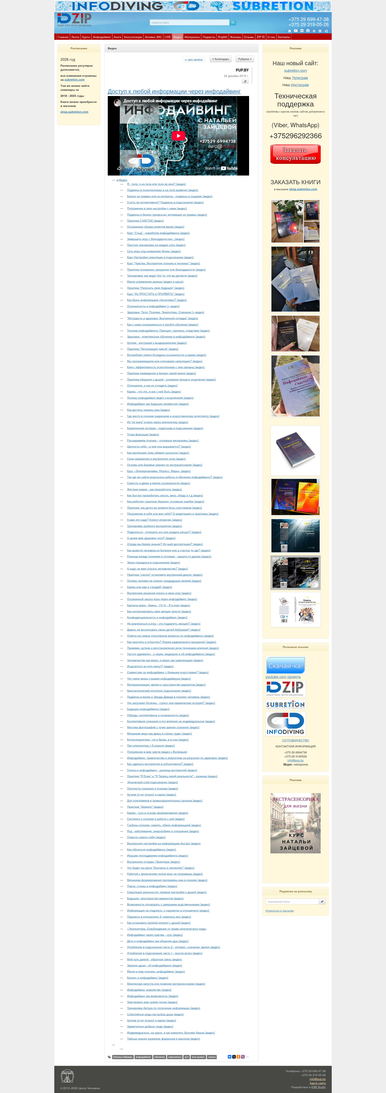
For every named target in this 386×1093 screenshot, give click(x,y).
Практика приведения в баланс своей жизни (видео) (161, 373)
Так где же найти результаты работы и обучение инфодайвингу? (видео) (175, 477)
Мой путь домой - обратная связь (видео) (154, 959)
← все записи (194, 59)
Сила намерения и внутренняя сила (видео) (156, 459)
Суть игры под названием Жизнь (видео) (154, 251)
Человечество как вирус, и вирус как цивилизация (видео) (165, 660)
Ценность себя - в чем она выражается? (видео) (159, 446)
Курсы (86, 37)
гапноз (212, 1056)
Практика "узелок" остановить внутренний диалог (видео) (165, 574)
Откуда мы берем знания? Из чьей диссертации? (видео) (165, 544)
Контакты (284, 37)
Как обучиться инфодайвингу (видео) (151, 849)
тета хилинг (198, 1056)
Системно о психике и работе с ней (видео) (156, 819)
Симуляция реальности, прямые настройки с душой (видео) (167, 892)
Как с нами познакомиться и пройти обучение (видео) (162, 324)
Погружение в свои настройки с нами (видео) (157, 208)
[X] (234, 1057)
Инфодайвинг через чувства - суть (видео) (155, 935)
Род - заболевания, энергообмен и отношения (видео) (163, 831)
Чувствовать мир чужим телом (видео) (152, 1002)
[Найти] (232, 22)
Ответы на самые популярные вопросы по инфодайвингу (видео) (170, 635)
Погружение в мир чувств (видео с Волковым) (157, 752)
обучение (159, 1056)
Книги (117, 37)
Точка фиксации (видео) (143, 434)
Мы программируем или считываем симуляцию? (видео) (164, 361)
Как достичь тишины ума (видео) (148, 410)
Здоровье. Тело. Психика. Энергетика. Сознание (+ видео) (165, 312)
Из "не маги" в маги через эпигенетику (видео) (157, 422)
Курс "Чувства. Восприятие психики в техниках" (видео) (163, 263)
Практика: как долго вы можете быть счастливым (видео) (164, 507)
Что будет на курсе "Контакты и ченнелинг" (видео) (160, 868)
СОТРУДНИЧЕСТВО (295, 740)
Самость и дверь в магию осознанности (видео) (158, 483)
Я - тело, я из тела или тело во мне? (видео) (156, 184)
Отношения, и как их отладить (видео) (152, 385)
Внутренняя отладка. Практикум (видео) (153, 862)
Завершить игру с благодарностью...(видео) (156, 239)
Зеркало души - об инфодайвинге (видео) (154, 965)
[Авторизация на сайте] (326, 31)
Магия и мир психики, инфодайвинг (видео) (156, 971)
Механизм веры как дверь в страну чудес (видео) (159, 733)
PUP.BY (242, 70)
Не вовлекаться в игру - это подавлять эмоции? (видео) (163, 623)
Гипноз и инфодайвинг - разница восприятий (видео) (162, 770)
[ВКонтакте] (302, 31)
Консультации (133, 37)
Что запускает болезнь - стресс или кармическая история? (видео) (171, 703)
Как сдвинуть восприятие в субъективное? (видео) (160, 764)
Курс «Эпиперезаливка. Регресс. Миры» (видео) (159, 471)
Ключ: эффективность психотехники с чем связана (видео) (166, 367)
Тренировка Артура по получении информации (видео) (163, 1008)
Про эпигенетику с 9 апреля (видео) (151, 745)
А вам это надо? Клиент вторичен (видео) (154, 520)
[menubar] (174, 36)
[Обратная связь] (320, 31)
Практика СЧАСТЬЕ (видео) (145, 220)
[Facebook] (308, 31)
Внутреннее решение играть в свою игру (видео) (159, 593)
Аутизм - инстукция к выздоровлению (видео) (157, 343)
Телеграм (300, 77)
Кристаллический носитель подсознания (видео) (159, 690)
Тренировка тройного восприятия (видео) (154, 526)
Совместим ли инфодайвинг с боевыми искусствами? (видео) (168, 672)
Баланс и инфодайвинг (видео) (147, 977)
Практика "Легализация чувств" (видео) (153, 349)
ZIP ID (261, 37)
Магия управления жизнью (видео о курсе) (155, 281)
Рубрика (244, 59)
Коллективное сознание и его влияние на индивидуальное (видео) (171, 721)
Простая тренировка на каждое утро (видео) (156, 245)
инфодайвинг (143, 1056)
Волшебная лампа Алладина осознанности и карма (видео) (166, 355)
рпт (187, 1056)
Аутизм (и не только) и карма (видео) (151, 794)
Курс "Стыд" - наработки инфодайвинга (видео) (158, 233)
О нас (271, 37)
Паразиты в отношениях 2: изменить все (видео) (159, 916)
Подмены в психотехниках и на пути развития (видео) (162, 190)
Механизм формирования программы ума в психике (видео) (167, 880)
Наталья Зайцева (122, 1056)
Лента (75, 37)
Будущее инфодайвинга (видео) (148, 709)
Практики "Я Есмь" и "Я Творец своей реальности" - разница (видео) (172, 776)
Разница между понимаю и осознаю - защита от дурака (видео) (169, 556)
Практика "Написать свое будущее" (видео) (155, 288)
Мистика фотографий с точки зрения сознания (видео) (163, 727)
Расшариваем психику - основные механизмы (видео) (163, 440)
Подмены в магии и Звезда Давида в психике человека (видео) (168, 697)
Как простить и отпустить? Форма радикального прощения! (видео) (171, 642)
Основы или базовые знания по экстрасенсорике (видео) (164, 465)
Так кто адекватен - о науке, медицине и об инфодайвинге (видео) (171, 654)
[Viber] (243, 1057)
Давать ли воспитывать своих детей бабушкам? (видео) (163, 629)
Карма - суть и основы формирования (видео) (157, 813)
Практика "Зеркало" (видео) (145, 807)
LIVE (168, 37)
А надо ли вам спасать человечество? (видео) (157, 568)
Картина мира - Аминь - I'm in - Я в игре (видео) (158, 605)
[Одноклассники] (238, 1057)
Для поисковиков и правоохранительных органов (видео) (164, 800)
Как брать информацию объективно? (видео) (157, 300)
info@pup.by (295, 760)
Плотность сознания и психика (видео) (152, 788)
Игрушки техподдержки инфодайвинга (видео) (157, 855)
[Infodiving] (75, 20)
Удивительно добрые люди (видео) (150, 1026)
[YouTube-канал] (295, 31)
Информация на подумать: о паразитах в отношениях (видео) (168, 910)
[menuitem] (63, 36)
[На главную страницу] (289, 31)
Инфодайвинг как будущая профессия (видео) (158, 404)
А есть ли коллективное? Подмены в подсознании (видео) (165, 202)
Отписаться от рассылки (280, 910)
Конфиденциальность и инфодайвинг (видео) (157, 617)
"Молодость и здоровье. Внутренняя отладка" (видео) (162, 318)
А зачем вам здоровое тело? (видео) (151, 538)
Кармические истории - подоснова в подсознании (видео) (165, 428)
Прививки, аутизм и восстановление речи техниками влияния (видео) (173, 648)
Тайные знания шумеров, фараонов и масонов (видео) (163, 1038)
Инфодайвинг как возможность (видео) (152, 996)
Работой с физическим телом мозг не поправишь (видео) (165, 874)
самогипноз (174, 1056)
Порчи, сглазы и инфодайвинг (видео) (152, 886)
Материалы (192, 37)
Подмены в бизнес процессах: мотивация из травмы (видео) (167, 214)
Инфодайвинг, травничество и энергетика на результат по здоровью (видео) (177, 758)
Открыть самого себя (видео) (146, 837)
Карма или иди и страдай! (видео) (149, 587)
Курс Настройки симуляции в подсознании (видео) (160, 257)
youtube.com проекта (283, 676)
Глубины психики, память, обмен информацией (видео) (164, 825)
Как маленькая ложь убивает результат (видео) (158, 452)
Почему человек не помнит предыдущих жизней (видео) (164, 581)
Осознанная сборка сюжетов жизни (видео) (155, 226)
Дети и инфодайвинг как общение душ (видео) (158, 941)
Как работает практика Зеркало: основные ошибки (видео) (165, 501)
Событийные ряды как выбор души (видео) (155, 1014)
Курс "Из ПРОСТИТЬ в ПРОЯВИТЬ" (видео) (156, 294)
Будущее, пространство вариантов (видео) (155, 898)
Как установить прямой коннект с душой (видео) (159, 922)
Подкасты (209, 37)
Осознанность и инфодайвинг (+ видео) (153, 306)
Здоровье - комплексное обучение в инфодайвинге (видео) (166, 336)
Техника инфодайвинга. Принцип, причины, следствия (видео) (168, 330)
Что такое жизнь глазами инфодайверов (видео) (159, 678)
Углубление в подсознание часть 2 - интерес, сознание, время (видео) (173, 947)
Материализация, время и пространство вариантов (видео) (166, 684)
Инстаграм (300, 84)
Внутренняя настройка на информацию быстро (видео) (164, 843)
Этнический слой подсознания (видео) (152, 782)
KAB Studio (318, 1087)
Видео (177, 37)
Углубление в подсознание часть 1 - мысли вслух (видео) (164, 953)
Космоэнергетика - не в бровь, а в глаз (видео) (158, 739)
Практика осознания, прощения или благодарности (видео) (166, 269)
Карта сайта (318, 1083)
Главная (63, 37)
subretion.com (74, 79)
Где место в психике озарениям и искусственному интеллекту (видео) (173, 416)
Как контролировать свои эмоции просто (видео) (159, 611)
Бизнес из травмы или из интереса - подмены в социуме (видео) (170, 196)
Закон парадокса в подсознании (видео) (153, 562)
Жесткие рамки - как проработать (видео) (154, 489)
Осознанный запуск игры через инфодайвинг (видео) (162, 599)
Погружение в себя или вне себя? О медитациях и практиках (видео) (173, 513)
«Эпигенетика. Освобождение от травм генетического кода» (167, 929)
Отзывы (249, 37)
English (222, 37)
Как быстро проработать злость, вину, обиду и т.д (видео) (165, 495)
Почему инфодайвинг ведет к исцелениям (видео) (160, 398)
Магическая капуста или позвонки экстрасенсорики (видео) (166, 983)
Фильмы (235, 37)
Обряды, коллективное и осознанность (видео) (158, 715)
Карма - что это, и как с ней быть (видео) (154, 391)
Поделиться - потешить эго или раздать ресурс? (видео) (164, 532)
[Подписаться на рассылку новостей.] (322, 901)
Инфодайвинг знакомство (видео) (149, 990)
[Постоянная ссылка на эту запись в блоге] (245, 81)
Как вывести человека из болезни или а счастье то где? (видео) (169, 550)
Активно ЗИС (153, 37)
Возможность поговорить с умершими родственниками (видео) (168, 904)
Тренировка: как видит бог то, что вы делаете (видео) (162, 275)
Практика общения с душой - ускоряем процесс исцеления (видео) (171, 379)
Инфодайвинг (102, 37)
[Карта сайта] (314, 31)
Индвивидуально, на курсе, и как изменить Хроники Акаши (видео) (171, 1032)
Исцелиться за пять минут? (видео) (150, 666)
